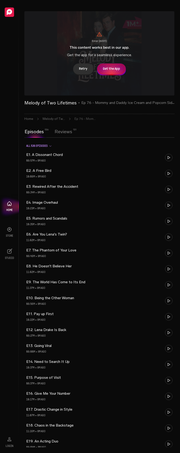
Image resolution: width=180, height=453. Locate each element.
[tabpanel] (99, 293)
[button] (99, 157)
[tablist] (48, 131)
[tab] (34, 131)
